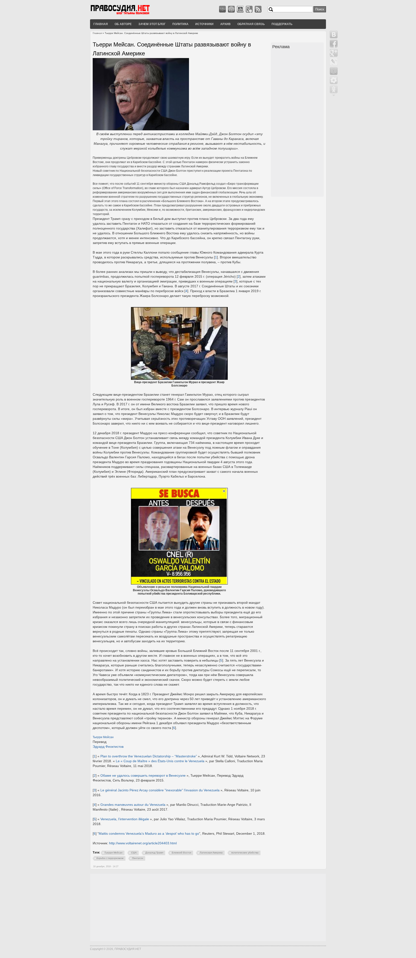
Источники (204, 24)
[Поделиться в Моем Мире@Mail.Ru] (334, 71)
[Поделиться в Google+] (334, 53)
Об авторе (123, 24)
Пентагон (137, 858)
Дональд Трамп (154, 852)
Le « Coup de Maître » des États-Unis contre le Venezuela (160, 761)
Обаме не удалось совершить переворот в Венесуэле (143, 775)
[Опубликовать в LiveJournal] (334, 62)
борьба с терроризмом (110, 858)
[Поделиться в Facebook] (334, 43)
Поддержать (282, 24)
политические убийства (245, 852)
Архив (225, 24)
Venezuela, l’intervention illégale (124, 819)
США (134, 852)
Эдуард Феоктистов (108, 746)
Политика (180, 24)
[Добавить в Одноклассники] (334, 89)
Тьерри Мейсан (103, 737)
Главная (100, 24)
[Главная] (126, 14)
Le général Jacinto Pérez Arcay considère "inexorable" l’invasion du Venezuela (160, 790)
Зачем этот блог (152, 24)
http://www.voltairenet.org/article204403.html (143, 843)
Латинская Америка (211, 852)
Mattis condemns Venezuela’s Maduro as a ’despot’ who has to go (149, 833)
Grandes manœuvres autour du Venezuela (132, 805)
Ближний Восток (181, 852)
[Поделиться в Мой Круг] (334, 80)
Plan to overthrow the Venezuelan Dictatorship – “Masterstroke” (148, 756)
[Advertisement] (298, 123)
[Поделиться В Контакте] (334, 34)
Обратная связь (251, 24)
